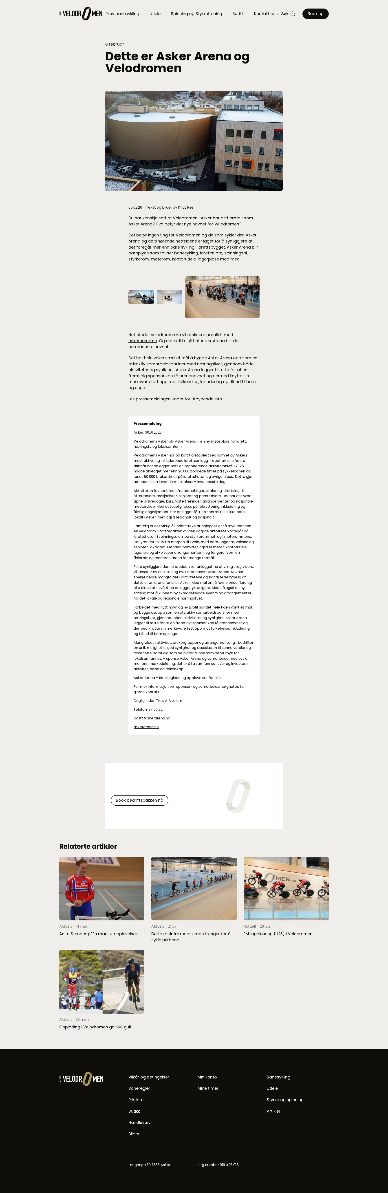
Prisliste (135, 1100)
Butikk (238, 13)
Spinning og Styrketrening (196, 13)
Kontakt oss (266, 13)
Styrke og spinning (285, 1100)
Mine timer (208, 1088)
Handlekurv (139, 1122)
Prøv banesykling (122, 13)
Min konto (207, 1077)
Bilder (133, 1134)
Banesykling (278, 1077)
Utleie (155, 13)
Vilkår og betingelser (148, 1077)
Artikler (273, 1111)
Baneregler (139, 1088)
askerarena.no (142, 341)
